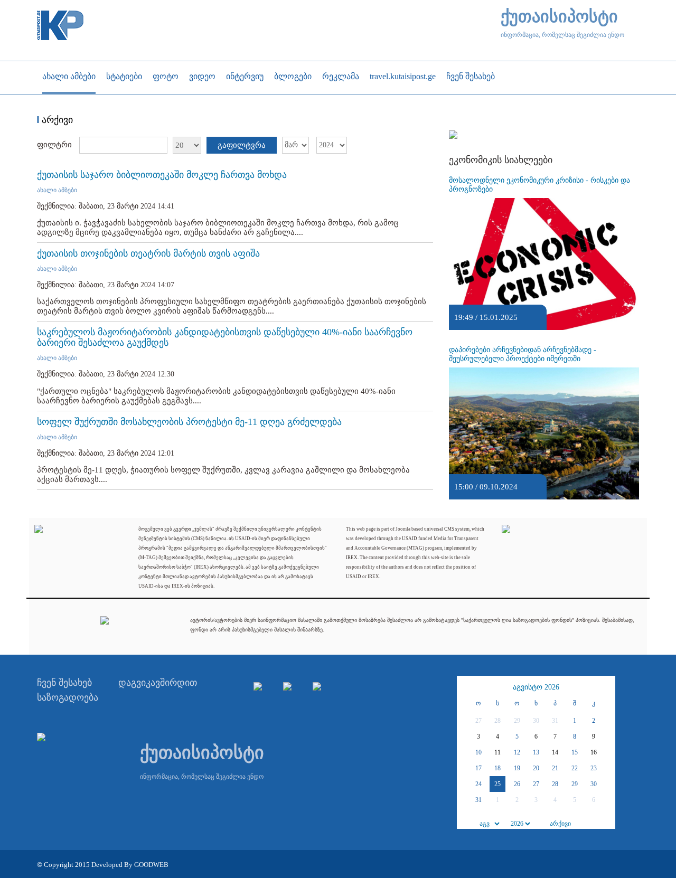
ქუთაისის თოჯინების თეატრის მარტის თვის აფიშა (148, 253)
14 (555, 752)
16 (593, 752)
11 (497, 752)
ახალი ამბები (57, 190)
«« (466, 687)
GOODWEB (151, 864)
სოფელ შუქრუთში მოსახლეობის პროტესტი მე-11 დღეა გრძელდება (189, 422)
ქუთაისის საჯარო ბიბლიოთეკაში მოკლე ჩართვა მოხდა (162, 174)
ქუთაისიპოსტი (559, 16)
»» (605, 687)
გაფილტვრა (242, 145)
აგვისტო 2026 (536, 687)
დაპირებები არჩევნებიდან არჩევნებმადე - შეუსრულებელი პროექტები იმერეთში (522, 354)
